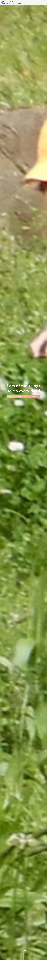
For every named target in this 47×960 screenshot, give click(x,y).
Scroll (23, 950)
